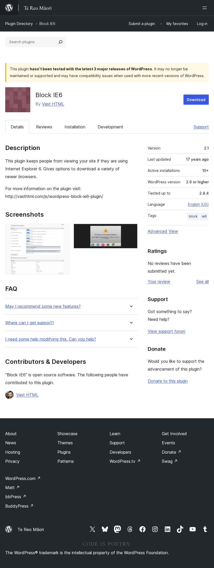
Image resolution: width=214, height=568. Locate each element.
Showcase (67, 433)
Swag (170, 461)
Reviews (44, 126)
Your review (159, 281)
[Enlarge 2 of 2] (130, 230)
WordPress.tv (125, 461)
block (193, 216)
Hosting (12, 452)
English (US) (198, 204)
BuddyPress (19, 506)
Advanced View (163, 231)
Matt (12, 487)
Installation (74, 126)
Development (110, 126)
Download (196, 99)
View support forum (166, 331)
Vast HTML (53, 104)
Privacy (12, 461)
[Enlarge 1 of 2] (62, 230)
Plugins (64, 452)
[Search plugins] (60, 42)
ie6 (204, 216)
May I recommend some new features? (43, 306)
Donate (171, 452)
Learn (115, 433)
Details (17, 126)
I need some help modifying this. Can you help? (50, 339)
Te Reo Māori (30, 529)
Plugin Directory (19, 23)
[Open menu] (205, 8)
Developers (120, 452)
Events (168, 442)
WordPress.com (23, 478)
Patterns (65, 461)
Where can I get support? (29, 322)
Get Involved (174, 433)
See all (202, 281)
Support (201, 126)
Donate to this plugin (168, 381)
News (10, 442)
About (11, 433)
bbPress (15, 496)
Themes (65, 442)
